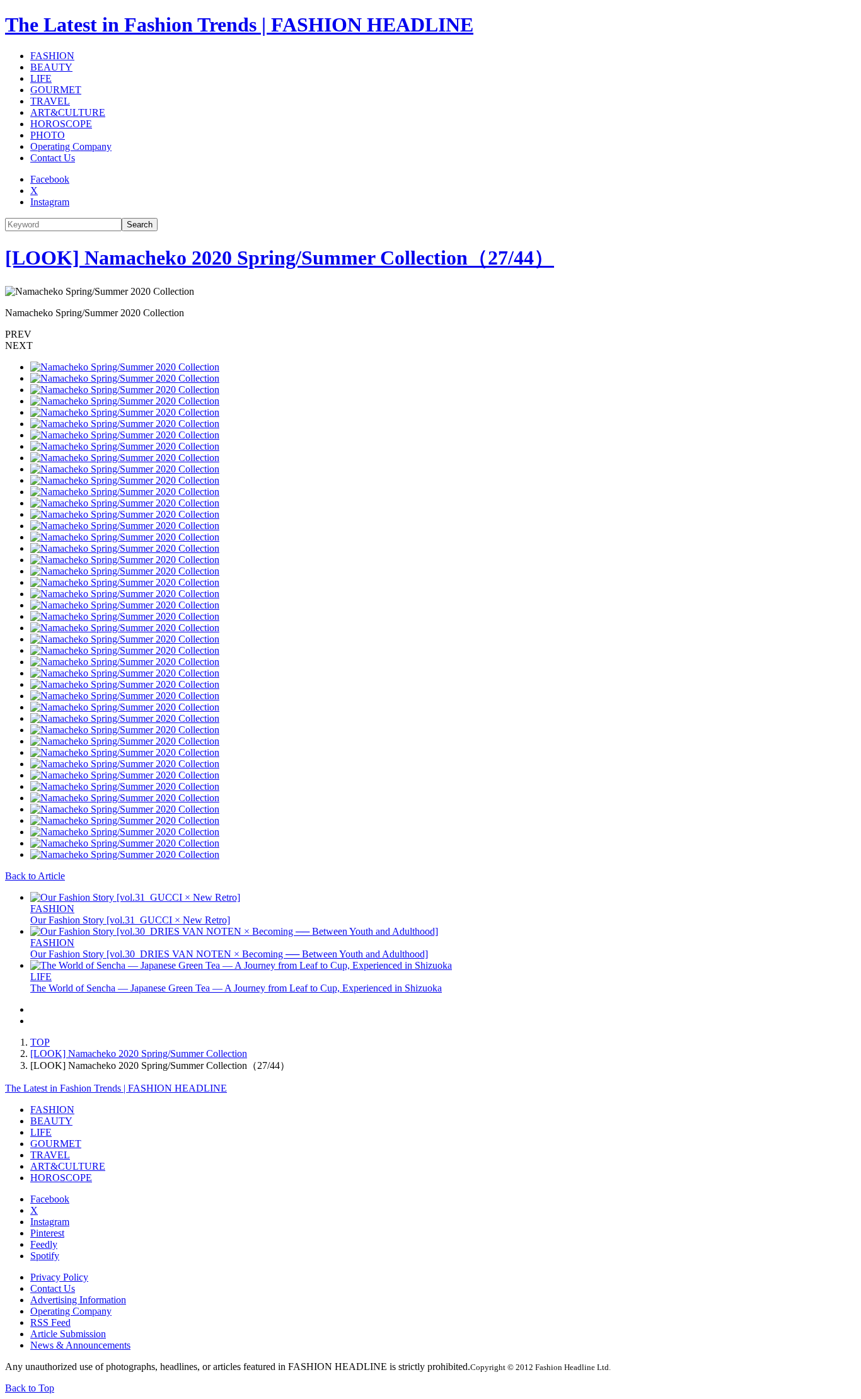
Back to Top (29, 1388)
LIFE (41, 78)
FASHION (52, 55)
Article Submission (68, 1333)
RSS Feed (50, 1322)
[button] (430, 334)
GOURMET (55, 89)
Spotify (44, 1255)
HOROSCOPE (61, 123)
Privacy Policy (59, 1277)
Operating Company (71, 146)
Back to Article (35, 876)
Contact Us (52, 157)
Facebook (49, 179)
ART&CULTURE (67, 112)
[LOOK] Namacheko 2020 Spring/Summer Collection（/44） (279, 257)
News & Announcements (80, 1345)
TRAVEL (50, 101)
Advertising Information (78, 1299)
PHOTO (47, 135)
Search (140, 224)
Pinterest (47, 1233)
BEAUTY (51, 67)
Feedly (43, 1244)
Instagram (49, 202)
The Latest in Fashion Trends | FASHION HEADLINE (239, 24)
